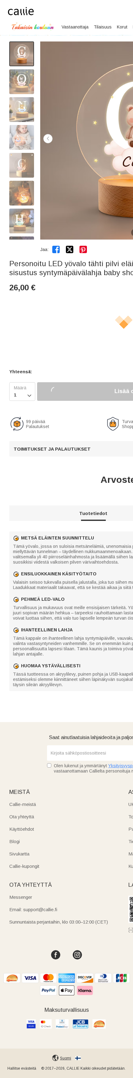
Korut (122, 26)
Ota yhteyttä (21, 816)
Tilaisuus (103, 26)
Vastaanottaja (75, 26)
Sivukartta (19, 853)
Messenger (20, 897)
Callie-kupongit (24, 866)
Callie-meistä (22, 804)
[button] (48, 138)
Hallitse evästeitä (21, 1068)
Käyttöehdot (21, 829)
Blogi (14, 841)
